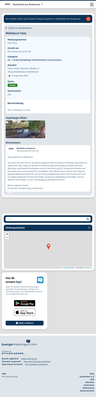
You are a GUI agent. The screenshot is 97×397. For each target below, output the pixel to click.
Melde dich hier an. (29, 359)
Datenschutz (88, 388)
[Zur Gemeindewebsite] (42, 4)
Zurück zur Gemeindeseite (20, 28)
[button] (48, 247)
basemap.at (88, 268)
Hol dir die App (11, 377)
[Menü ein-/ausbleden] (91, 4)
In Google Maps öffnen (20, 76)
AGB (92, 379)
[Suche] (88, 219)
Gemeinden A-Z (87, 377)
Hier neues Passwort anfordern (37, 361)
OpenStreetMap (69, 268)
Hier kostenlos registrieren (36, 364)
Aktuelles (89, 382)
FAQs (92, 374)
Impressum (89, 385)
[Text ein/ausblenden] (88, 19)
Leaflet (59, 268)
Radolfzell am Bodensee (26, 4)
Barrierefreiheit (87, 391)
